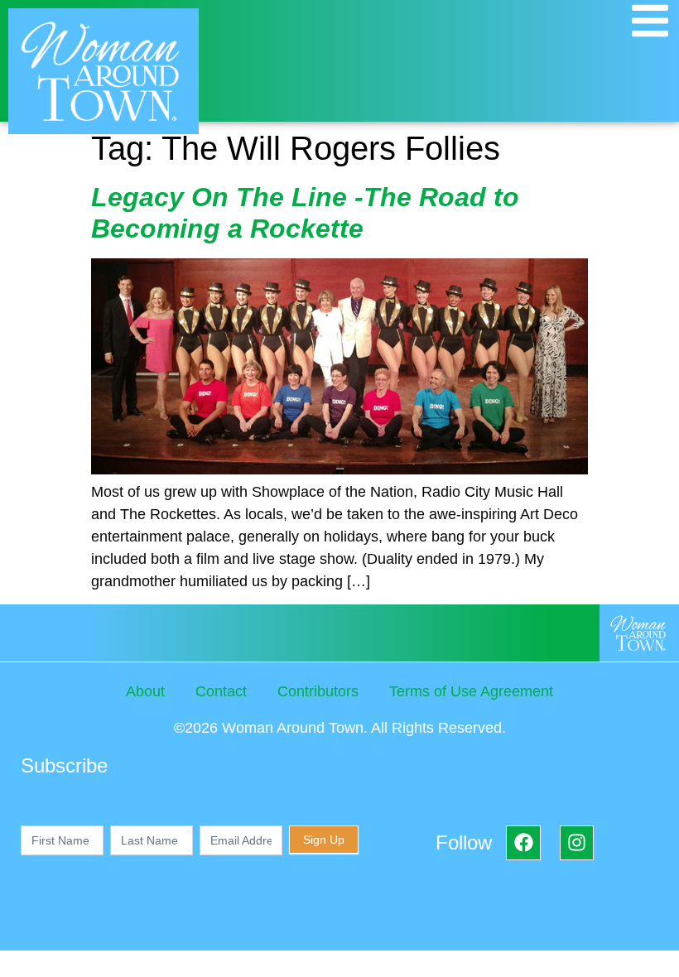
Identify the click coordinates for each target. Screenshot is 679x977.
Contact (221, 691)
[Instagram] (577, 842)
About (145, 691)
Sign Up (323, 839)
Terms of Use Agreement (471, 691)
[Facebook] (523, 842)
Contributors (318, 691)
